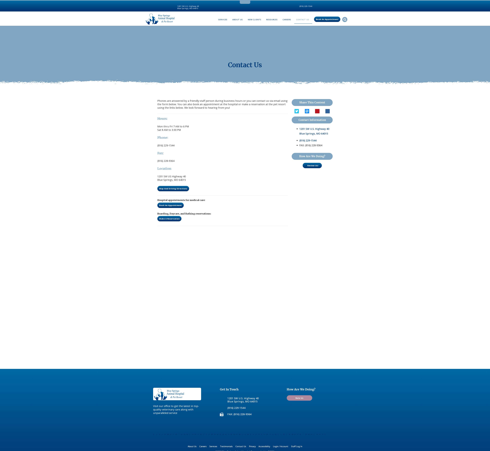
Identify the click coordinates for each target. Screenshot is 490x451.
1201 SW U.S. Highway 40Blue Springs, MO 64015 (188, 7)
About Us (237, 19)
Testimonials (226, 446)
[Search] (344, 19)
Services (222, 19)
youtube (248, 2)
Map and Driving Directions (173, 188)
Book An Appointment (170, 205)
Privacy (252, 446)
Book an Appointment (327, 19)
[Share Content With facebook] (327, 111)
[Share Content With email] (307, 111)
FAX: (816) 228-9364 (239, 414)
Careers (287, 19)
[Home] (160, 19)
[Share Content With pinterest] (317, 111)
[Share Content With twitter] (297, 111)
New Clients (254, 19)
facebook (241, 2)
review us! (312, 165)
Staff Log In (296, 446)
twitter (244, 2)
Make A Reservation (169, 218)
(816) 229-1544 (305, 6)
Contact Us (302, 19)
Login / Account (280, 446)
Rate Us (299, 398)
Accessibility (264, 446)
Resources (272, 19)
